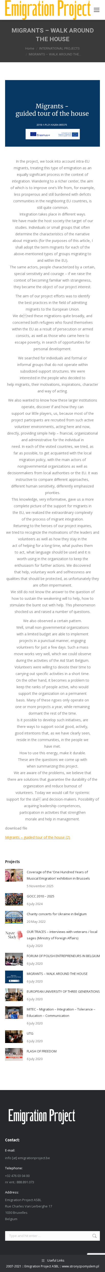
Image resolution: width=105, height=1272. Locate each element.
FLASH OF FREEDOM (42, 1051)
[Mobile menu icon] (96, 10)
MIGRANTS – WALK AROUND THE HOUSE (57, 973)
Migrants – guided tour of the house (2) (37, 837)
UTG (30, 1033)
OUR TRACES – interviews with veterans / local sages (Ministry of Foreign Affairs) (62, 934)
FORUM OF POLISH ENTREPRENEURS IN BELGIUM (63, 956)
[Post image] (14, 875)
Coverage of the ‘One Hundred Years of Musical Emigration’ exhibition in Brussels (58, 875)
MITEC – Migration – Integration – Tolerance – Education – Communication (61, 1012)
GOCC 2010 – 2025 (40, 896)
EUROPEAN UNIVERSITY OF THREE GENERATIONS (63, 991)
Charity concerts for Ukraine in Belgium (57, 914)
